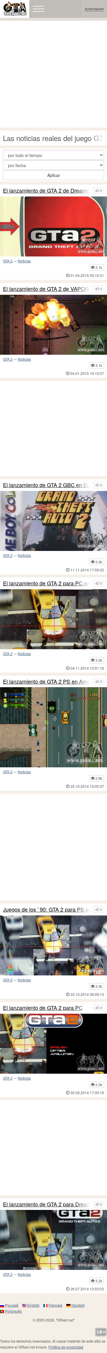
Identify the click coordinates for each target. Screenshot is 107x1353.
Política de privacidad (65, 1346)
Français (55, 1305)
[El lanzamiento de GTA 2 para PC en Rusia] (53, 619)
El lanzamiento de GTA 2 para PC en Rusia (46, 583)
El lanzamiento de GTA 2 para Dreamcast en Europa (46, 1204)
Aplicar (53, 175)
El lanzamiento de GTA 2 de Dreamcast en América (46, 191)
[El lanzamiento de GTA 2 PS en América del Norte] (53, 727)
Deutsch (78, 1305)
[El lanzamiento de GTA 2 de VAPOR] (53, 325)
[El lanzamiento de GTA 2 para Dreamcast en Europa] (53, 1240)
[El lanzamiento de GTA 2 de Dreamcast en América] (53, 226)
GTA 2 (7, 260)
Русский (11, 1305)
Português (13, 1311)
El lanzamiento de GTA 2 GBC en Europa (46, 485)
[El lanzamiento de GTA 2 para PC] (53, 1044)
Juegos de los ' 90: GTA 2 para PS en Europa (46, 909)
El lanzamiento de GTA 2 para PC (43, 1008)
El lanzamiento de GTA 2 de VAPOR (46, 289)
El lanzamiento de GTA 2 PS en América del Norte (46, 682)
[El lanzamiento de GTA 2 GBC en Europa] (53, 521)
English (33, 1305)
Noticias (24, 260)
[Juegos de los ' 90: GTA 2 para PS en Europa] (53, 945)
